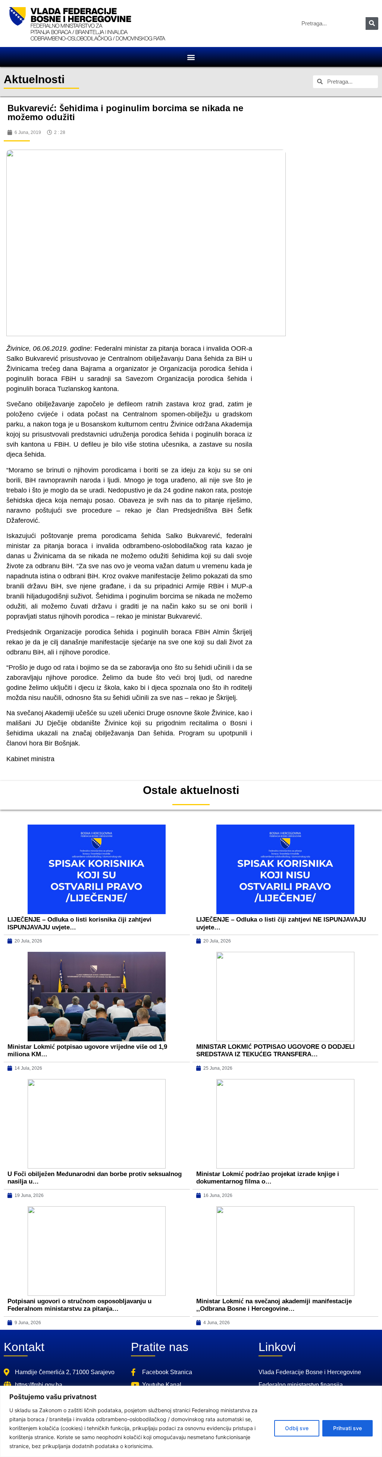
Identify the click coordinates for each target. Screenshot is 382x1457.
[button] (191, 57)
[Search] (372, 23)
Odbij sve (297, 1428)
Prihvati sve (347, 1428)
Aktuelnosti (34, 79)
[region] (191, 1421)
